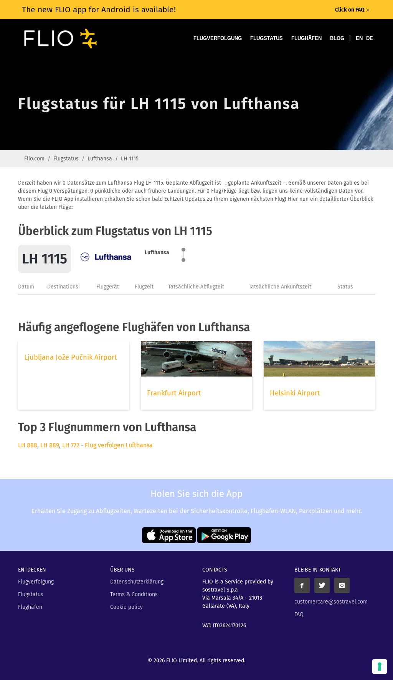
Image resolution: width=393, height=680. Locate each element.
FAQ (299, 614)
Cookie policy (126, 607)
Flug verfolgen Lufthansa (119, 445)
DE (369, 38)
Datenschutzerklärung (136, 581)
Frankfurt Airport (174, 393)
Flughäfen (306, 38)
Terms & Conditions (134, 594)
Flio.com (34, 158)
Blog (337, 38)
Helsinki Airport (295, 393)
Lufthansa (100, 158)
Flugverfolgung (217, 38)
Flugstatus (266, 38)
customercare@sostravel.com (331, 601)
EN (359, 38)
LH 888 (27, 445)
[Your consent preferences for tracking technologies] (379, 666)
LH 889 (49, 445)
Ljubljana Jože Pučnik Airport (70, 357)
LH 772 (70, 445)
